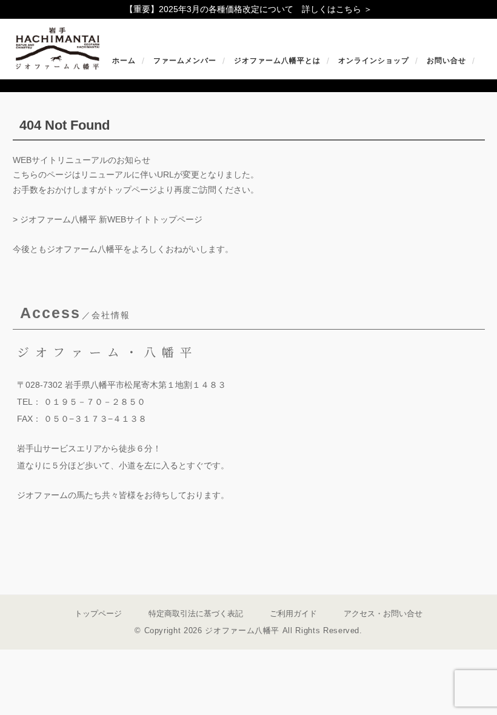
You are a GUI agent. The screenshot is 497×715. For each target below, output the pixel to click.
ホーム (124, 60)
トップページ (98, 613)
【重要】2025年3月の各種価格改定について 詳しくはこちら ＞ (248, 9)
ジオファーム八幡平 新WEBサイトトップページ (111, 219)
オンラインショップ (373, 60)
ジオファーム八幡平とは (277, 60)
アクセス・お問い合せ (383, 613)
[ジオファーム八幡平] (57, 60)
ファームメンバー (184, 60)
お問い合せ (446, 60)
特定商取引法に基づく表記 (195, 613)
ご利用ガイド (293, 613)
